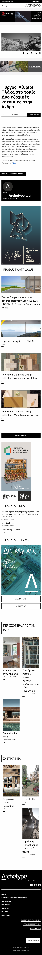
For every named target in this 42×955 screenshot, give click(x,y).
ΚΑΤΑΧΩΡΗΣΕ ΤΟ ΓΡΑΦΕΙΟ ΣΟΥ (31, 920)
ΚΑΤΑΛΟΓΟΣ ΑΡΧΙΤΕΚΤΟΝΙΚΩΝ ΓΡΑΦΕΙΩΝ (14, 898)
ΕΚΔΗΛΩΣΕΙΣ (5, 905)
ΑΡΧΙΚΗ (3, 894)
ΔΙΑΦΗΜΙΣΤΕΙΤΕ (35, 928)
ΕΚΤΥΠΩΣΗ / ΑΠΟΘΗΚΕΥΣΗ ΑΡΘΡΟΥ (12, 174)
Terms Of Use (25, 950)
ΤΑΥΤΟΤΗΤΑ (5, 908)
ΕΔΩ (14, 163)
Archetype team (4, 519)
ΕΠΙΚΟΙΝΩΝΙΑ (5, 915)
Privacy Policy (17, 950)
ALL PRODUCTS (21, 435)
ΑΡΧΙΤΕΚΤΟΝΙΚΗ (6, 901)
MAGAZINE (4, 912)
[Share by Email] (40, 53)
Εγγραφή (10, 1)
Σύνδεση (4, 1)
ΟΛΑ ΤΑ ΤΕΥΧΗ (21, 599)
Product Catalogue (33, 940)
